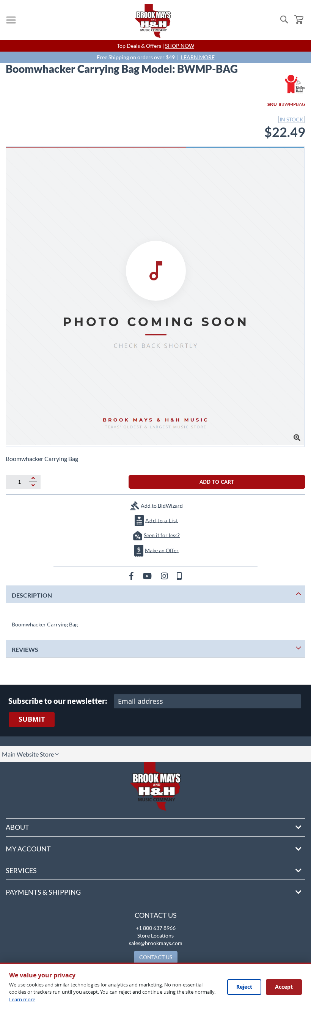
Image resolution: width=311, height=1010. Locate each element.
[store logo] (153, 21)
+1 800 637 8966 (156, 928)
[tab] (155, 594)
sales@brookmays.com (155, 943)
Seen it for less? (162, 535)
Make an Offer (162, 550)
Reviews (25, 649)
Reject (244, 986)
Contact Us (156, 915)
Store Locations (155, 935)
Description (32, 595)
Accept (284, 986)
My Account (28, 849)
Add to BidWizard (162, 505)
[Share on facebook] (132, 576)
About (17, 827)
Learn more (22, 999)
